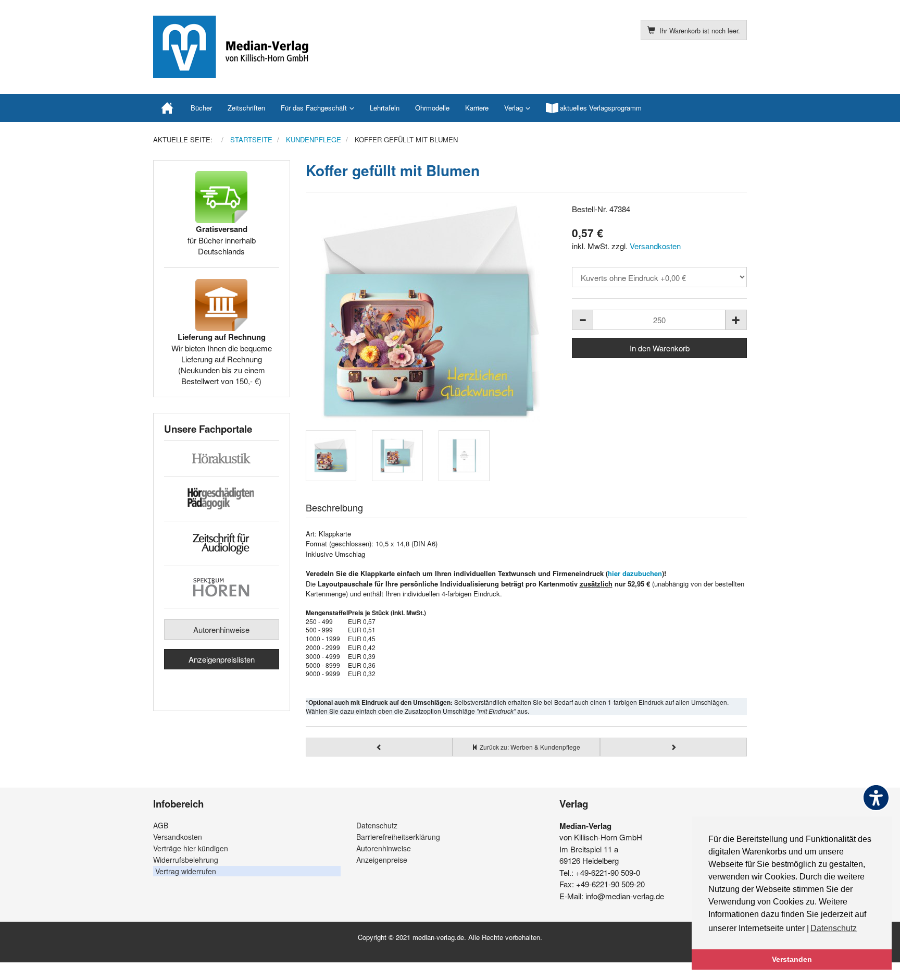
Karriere (477, 108)
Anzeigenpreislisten (222, 659)
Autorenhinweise (221, 629)
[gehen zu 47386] (379, 747)
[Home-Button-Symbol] (168, 108)
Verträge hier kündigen (190, 848)
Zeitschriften (246, 108)
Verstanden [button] (792, 959)
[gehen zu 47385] (673, 747)
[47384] (431, 312)
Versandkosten (655, 245)
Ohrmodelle (432, 108)
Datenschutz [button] (833, 928)
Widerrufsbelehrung (185, 859)
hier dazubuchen (635, 573)
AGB (160, 825)
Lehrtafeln (384, 108)
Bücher (201, 108)
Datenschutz (376, 825)
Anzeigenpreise (381, 859)
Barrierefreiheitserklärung (398, 837)
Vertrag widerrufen (185, 871)
